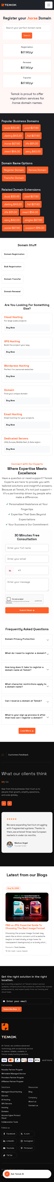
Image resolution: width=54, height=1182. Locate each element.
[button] (10, 570)
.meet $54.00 (12, 151)
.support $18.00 (34, 228)
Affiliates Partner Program (12, 1081)
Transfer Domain (14, 178)
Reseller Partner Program (12, 1069)
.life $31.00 (31, 143)
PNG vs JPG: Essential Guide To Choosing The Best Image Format (25, 927)
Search (27, 35)
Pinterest (28, 1148)
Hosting (5, 1107)
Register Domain (14, 170)
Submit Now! (26, 610)
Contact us (33, 1105)
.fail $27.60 (33, 135)
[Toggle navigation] (48, 5)
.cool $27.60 (31, 127)
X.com (27, 1133)
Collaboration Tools (10, 1122)
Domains (5, 1111)
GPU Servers (7, 1103)
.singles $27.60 (33, 220)
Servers (5, 1096)
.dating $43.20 (13, 135)
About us (32, 1101)
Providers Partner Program (13, 1077)
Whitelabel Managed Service (14, 1073)
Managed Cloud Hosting (12, 1092)
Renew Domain (37, 170)
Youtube (10, 1148)
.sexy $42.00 (33, 151)
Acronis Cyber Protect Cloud (11, 1116)
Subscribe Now (10, 1009)
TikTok (9, 1155)
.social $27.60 (12, 228)
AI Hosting (6, 1099)
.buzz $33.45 (11, 127)
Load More (26, 730)
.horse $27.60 (12, 143)
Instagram (28, 1141)
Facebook (11, 1133)
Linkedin (10, 1141)
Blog (30, 1092)
